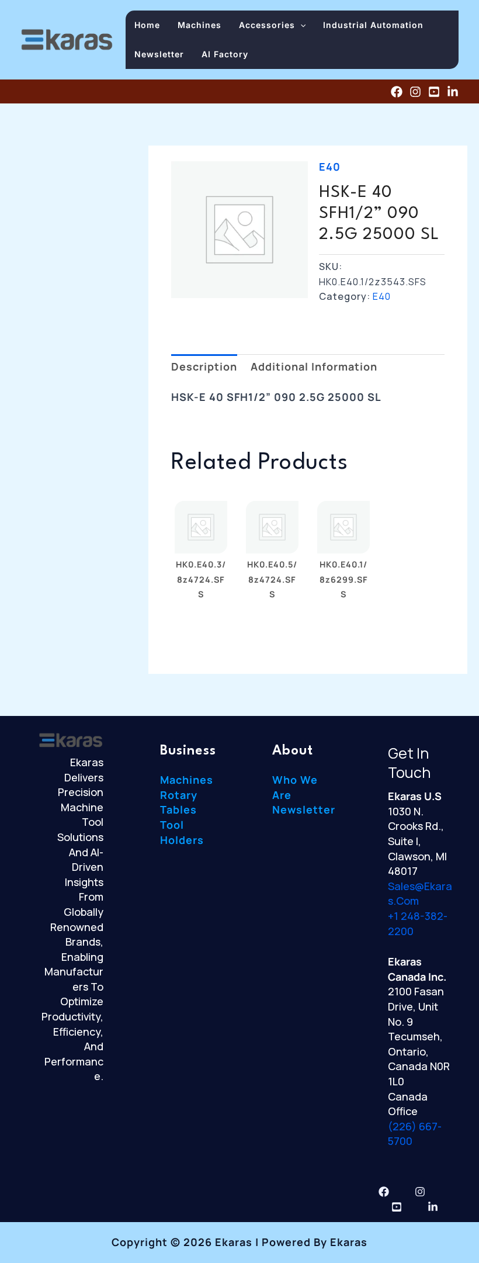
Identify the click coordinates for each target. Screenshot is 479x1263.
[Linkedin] (453, 92)
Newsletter (159, 54)
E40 (330, 167)
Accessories (267, 25)
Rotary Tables (178, 802)
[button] (300, 25)
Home (147, 25)
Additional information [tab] (314, 366)
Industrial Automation (373, 25)
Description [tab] (204, 366)
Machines (199, 25)
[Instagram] (415, 92)
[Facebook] (396, 92)
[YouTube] (434, 92)
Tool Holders (182, 832)
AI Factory (225, 54)
